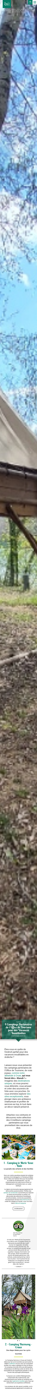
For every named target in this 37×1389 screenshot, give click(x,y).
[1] (17, 1340)
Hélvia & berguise (20, 1203)
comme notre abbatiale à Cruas (14, 1074)
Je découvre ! (18, 1208)
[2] (19, 1340)
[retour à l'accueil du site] (7, 4)
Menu (35, 2)
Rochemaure (25, 1200)
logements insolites (18, 1381)
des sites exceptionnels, (17, 1095)
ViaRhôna (12, 1363)
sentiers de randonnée (10, 1193)
